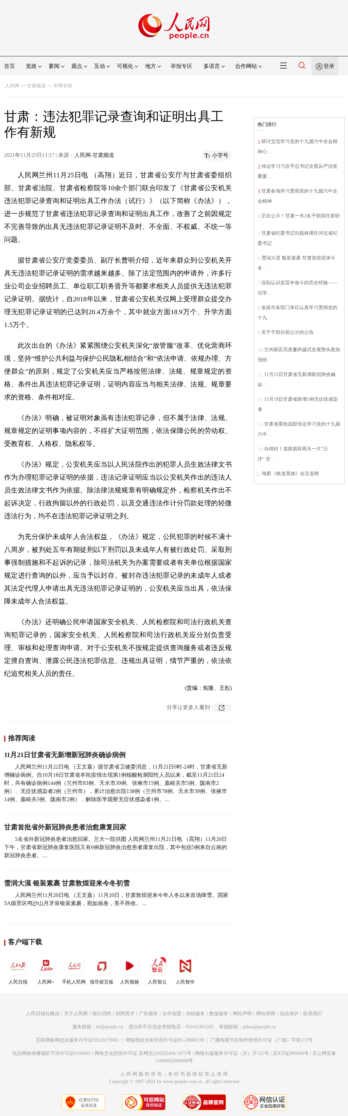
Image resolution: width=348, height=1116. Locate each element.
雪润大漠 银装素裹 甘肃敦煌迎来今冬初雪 (67, 883)
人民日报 (18, 982)
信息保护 (289, 1013)
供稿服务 (195, 1013)
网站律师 (265, 1013)
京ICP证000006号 (291, 1053)
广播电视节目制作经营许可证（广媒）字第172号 (261, 1040)
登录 (329, 66)
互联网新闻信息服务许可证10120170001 (77, 1040)
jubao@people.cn (259, 1026)
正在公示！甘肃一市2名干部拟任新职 (300, 215)
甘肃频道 (36, 85)
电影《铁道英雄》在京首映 (290, 473)
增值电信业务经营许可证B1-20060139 (164, 1040)
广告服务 (148, 1013)
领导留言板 (102, 982)
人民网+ (45, 982)
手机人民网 (74, 982)
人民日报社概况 (42, 1013)
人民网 (12, 85)
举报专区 (181, 66)
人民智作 (185, 982)
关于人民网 (76, 1013)
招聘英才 (125, 1013)
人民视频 (129, 982)
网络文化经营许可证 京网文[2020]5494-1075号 (142, 1053)
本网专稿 (62, 85)
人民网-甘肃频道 (94, 155)
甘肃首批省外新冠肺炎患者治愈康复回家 (65, 827)
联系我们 (312, 1013)
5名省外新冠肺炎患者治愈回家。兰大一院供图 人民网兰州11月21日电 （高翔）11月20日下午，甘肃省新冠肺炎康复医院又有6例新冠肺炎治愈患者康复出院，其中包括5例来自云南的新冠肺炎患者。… (115, 847)
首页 (9, 66)
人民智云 (157, 982)
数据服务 (218, 1013)
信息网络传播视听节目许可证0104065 (51, 1053)
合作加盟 (171, 1013)
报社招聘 (101, 1013)
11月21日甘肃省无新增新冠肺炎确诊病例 (65, 754)
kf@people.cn (109, 1026)
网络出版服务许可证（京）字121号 (232, 1053)
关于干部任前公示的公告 (287, 332)
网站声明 (242, 1013)
